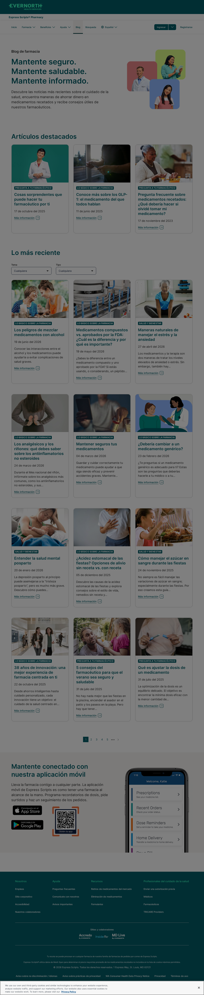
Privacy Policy (68, 991)
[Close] (198, 987)
